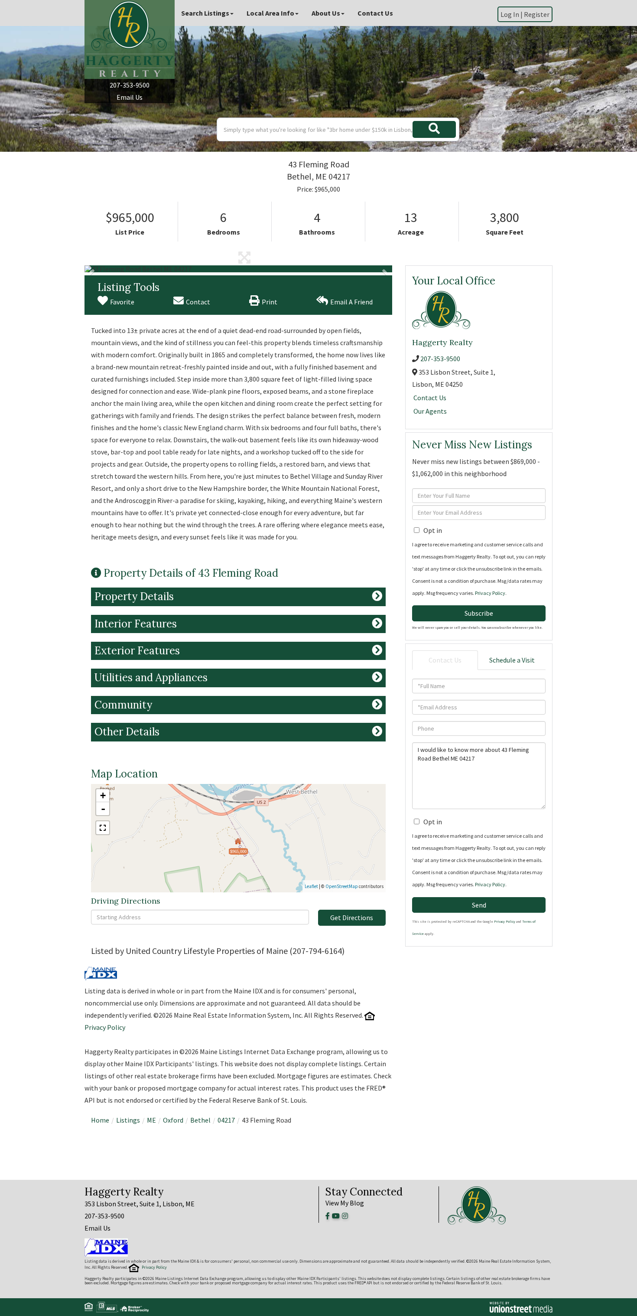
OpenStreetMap (341, 886)
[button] (434, 129)
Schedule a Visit (512, 660)
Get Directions (351, 917)
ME (151, 1120)
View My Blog (344, 1202)
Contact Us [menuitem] (375, 13)
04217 (226, 1120)
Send (479, 905)
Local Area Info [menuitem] (270, 13)
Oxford (173, 1120)
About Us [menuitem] (326, 13)
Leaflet (311, 886)
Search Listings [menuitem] (205, 13)
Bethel (200, 1120)
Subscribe (479, 613)
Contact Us (429, 397)
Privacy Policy (104, 1027)
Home (100, 1120)
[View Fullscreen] (102, 827)
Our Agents (430, 411)
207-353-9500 (130, 85)
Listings (128, 1120)
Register (536, 14)
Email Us (130, 97)
